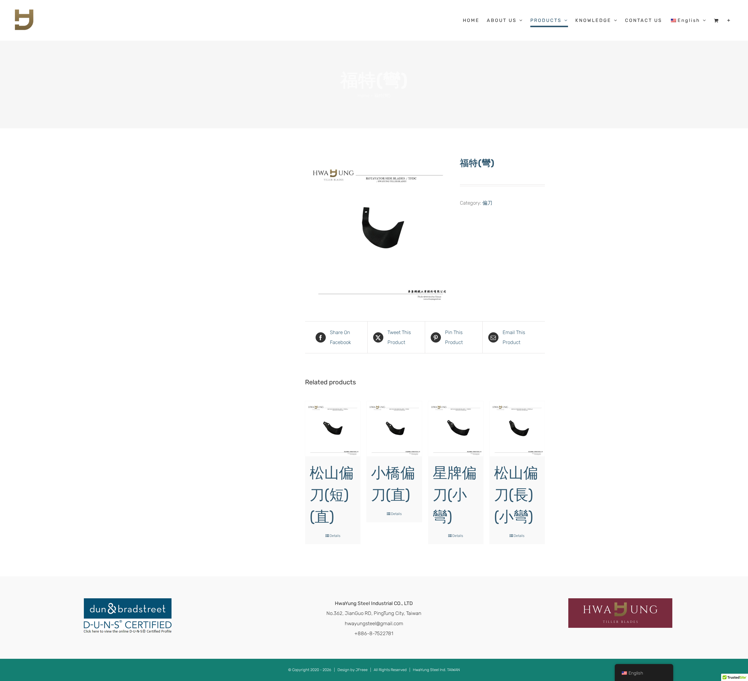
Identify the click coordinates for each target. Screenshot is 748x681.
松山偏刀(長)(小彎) (516, 495)
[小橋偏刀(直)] (394, 428)
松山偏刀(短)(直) (332, 495)
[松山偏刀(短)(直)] (332, 428)
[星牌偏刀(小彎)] (455, 428)
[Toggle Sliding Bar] (729, 20)
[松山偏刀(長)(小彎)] (517, 428)
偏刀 (487, 203)
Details (335, 536)
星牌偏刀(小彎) (455, 495)
